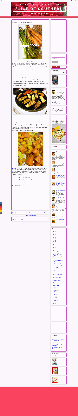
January (55, 300)
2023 (54, 234)
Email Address (54, 58)
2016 (54, 244)
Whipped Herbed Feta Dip (56, 349)
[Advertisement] (59, 36)
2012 (54, 250)
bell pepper (16, 179)
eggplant (19, 179)
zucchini (13, 180)
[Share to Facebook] (28, 177)
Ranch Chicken (56, 278)
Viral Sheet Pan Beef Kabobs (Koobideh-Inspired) (61, 176)
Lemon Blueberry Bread (57, 277)
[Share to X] (27, 177)
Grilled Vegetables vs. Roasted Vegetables (57, 281)
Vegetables (43, 179)
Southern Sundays (56, 282)
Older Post (46, 212)
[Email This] (25, 177)
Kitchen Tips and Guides (57, 274)
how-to (25, 179)
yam (46, 179)
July (54, 291)
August (55, 290)
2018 (54, 241)
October (55, 287)
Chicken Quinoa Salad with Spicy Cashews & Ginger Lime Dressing (58, 118)
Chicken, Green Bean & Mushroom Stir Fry (60, 220)
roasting (30, 179)
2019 (54, 240)
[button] (1, 203)
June (55, 293)
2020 (54, 238)
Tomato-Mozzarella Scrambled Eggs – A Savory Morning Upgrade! (60, 183)
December (55, 251)
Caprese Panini (56, 285)
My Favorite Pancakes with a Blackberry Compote (58, 263)
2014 (54, 247)
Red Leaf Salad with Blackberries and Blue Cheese (57, 270)
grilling (22, 179)
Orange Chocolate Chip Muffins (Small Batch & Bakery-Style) (58, 340)
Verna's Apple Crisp (56, 267)
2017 (54, 243)
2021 (54, 237)
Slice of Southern (60, 90)
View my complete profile (56, 103)
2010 (54, 303)
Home (30, 212)
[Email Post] (23, 177)
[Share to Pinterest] (29, 177)
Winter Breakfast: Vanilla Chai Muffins (60, 198)
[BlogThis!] (26, 177)
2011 (54, 302)
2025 (54, 231)
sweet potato (39, 179)
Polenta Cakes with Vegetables (56, 273)
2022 (54, 235)
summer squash (34, 179)
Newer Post (14, 212)
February (55, 298)
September (56, 288)
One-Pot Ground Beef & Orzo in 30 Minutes (60, 168)
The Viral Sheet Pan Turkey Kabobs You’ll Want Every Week (60, 153)
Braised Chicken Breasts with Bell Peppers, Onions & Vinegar (60, 205)
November (55, 253)
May (54, 294)
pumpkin (27, 179)
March (55, 297)
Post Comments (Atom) (32, 215)
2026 (54, 230)
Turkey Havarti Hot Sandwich (58, 256)
